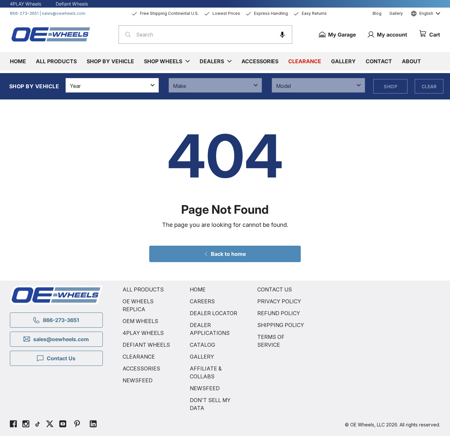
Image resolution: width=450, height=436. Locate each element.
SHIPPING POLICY (280, 325)
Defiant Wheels (72, 4)
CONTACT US (274, 289)
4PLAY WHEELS (143, 333)
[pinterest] (77, 425)
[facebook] (13, 424)
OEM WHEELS (140, 321)
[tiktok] (37, 425)
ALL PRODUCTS (143, 289)
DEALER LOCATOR (213, 313)
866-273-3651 (24, 13)
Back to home (228, 254)
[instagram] (25, 424)
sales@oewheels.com (63, 13)
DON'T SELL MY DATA (210, 404)
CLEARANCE (139, 356)
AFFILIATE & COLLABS (206, 372)
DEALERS (212, 61)
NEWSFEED (138, 380)
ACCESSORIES (141, 368)
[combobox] (205, 34)
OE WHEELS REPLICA (138, 305)
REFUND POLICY (278, 313)
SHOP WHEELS (163, 61)
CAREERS (202, 301)
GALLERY (202, 356)
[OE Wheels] (51, 34)
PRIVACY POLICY (279, 301)
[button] (282, 34)
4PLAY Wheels (25, 4)
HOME (198, 289)
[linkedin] (93, 425)
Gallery (396, 13)
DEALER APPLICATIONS (210, 329)
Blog (377, 13)
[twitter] (50, 425)
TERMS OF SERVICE (271, 341)
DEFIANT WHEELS (146, 344)
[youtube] (62, 424)
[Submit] (126, 34)
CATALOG (202, 344)
